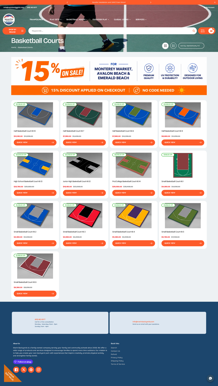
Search (114, 348)
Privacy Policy (116, 358)
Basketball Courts (25, 47)
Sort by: (183, 46)
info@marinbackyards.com (14, 7)
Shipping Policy (117, 361)
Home (13, 47)
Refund (114, 354)
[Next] (150, 2)
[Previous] (67, 2)
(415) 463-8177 (32, 7)
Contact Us (115, 351)
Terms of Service (118, 364)
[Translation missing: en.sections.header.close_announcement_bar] (215, 2)
